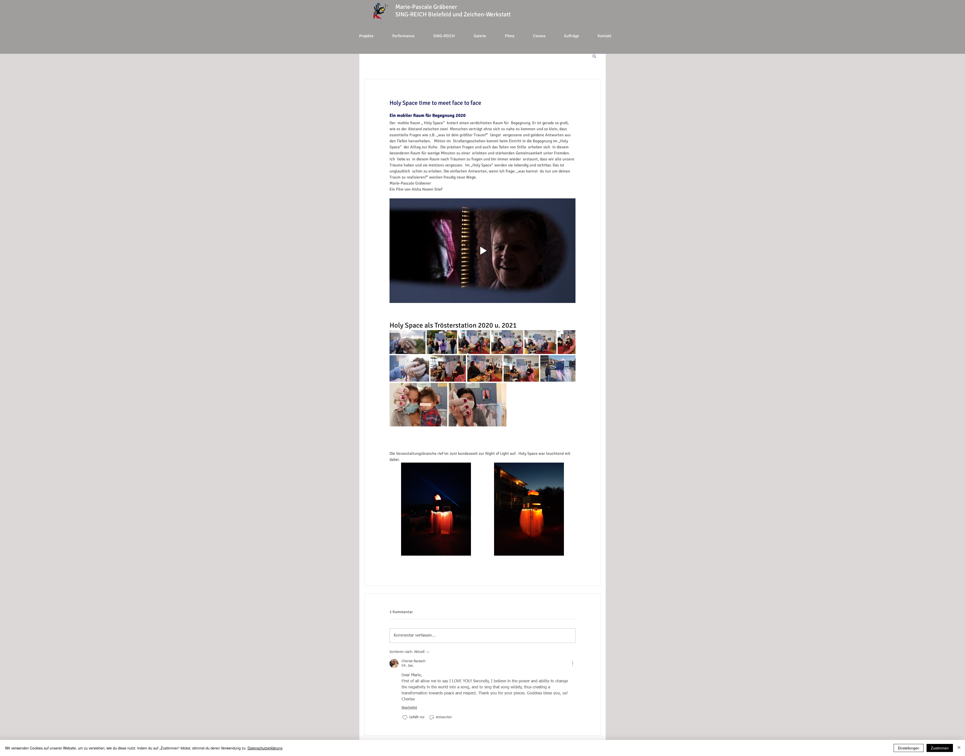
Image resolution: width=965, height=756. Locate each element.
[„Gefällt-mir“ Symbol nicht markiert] (405, 718)
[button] (538, 35)
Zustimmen (940, 747)
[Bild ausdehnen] (407, 342)
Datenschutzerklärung (265, 747)
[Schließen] (959, 748)
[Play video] (482, 250)
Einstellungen (908, 747)
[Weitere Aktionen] (572, 663)
